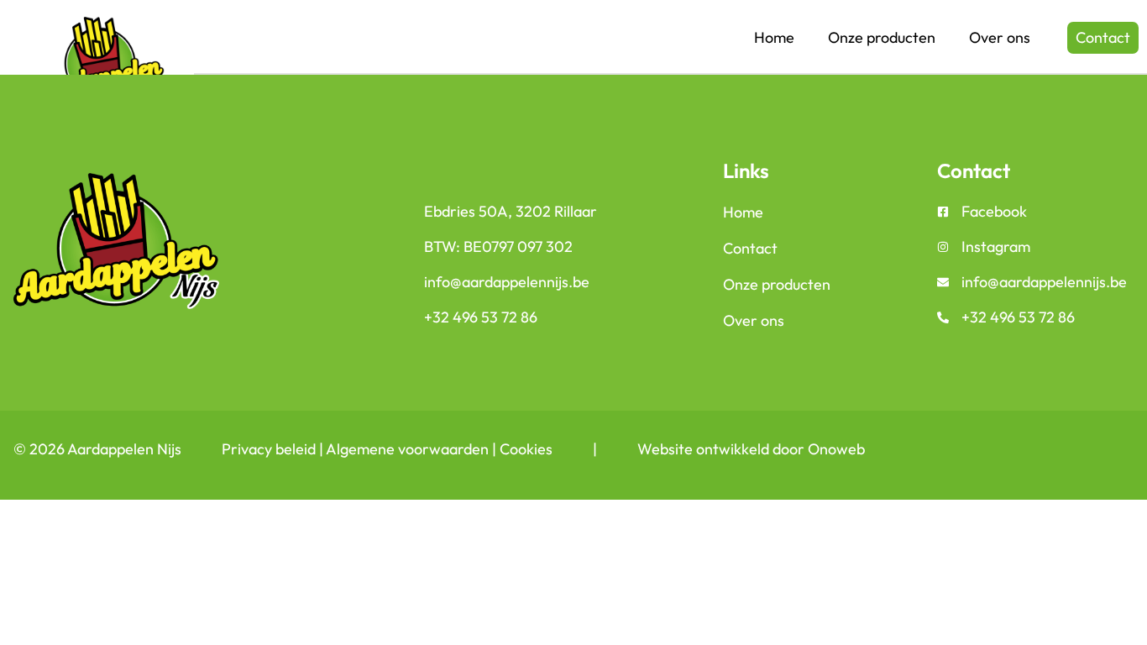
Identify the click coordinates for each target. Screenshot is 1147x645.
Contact (750, 248)
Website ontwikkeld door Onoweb (751, 449)
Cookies (526, 449)
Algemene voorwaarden (407, 449)
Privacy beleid (269, 449)
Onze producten (881, 37)
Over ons (999, 37)
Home (774, 37)
